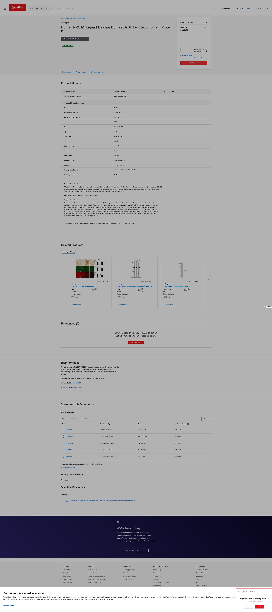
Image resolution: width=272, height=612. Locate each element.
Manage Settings (9, 605)
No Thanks (249, 607)
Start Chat (259, 607)
